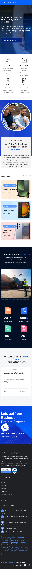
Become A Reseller (6, 494)
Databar (6, 370)
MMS (4, 554)
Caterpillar (21, 537)
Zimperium (5, 547)
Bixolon (13, 537)
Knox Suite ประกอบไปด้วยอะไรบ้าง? (14, 373)
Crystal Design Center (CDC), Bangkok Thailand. (14, 524)
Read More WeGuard (11, 40)
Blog (2, 498)
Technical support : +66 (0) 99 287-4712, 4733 (15, 518)
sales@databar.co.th (11, 528)
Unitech (23, 544)
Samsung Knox (23, 550)
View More (26, 176)
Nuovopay (24, 547)
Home (3, 482)
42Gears (13, 550)
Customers (4, 491)
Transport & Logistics (16, 290)
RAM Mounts (23, 540)
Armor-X (5, 537)
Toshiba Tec (14, 544)
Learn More (23, 391)
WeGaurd (5, 550)
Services (3, 488)
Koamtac (13, 540)
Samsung (5, 544)
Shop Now (6, 193)
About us (3, 485)
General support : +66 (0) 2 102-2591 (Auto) (14, 512)
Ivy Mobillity (15, 547)
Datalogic (5, 540)
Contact (3, 501)
